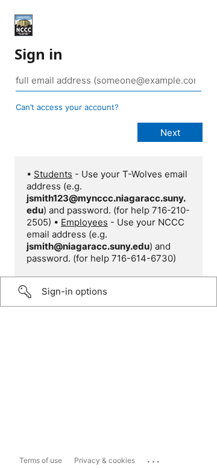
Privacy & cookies (104, 460)
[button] (108, 291)
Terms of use (40, 460)
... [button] (154, 459)
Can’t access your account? (67, 107)
